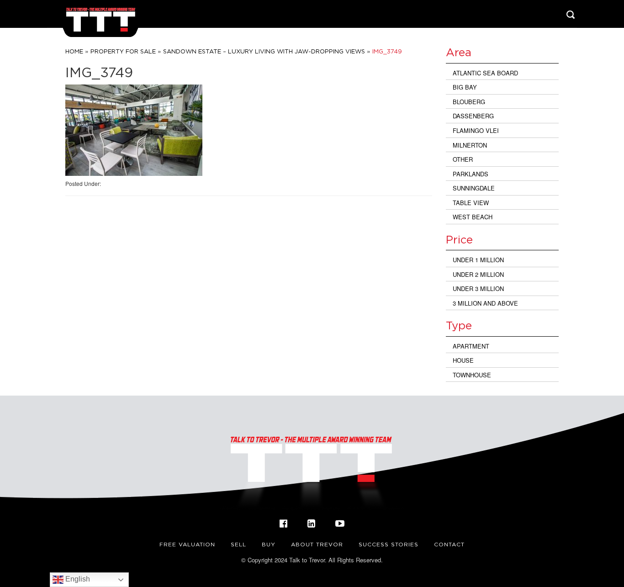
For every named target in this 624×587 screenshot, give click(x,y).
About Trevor (317, 544)
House (463, 360)
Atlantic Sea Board (485, 73)
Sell (238, 544)
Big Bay (465, 87)
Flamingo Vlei (476, 130)
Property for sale (123, 51)
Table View (471, 202)
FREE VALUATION (187, 544)
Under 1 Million (478, 259)
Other (463, 159)
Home (74, 51)
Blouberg (469, 101)
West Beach (472, 216)
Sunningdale (474, 188)
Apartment (471, 346)
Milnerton (470, 145)
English (76, 579)
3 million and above (485, 303)
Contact (449, 544)
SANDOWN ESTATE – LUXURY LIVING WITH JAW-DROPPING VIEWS (264, 51)
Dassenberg (473, 115)
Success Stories (388, 544)
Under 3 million (478, 288)
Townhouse (472, 374)
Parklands (470, 173)
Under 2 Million (478, 274)
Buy (268, 544)
